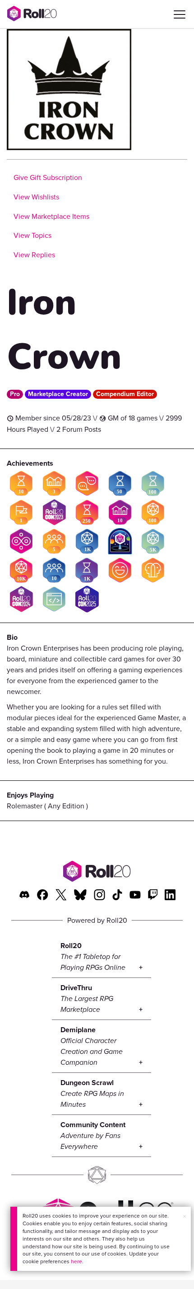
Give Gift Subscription (48, 177)
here (76, 1261)
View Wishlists (36, 197)
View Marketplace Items (51, 216)
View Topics (32, 235)
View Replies (34, 255)
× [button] (184, 1216)
